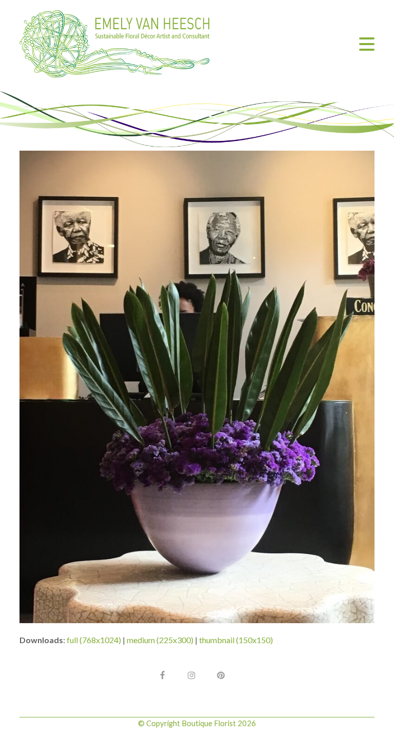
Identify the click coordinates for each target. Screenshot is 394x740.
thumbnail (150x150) (236, 640)
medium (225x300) (160, 640)
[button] (367, 44)
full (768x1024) (94, 640)
